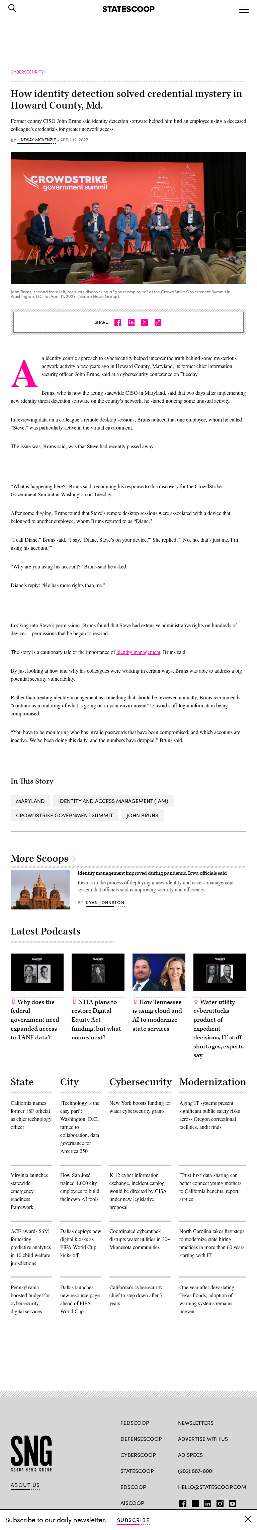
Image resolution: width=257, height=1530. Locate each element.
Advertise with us (203, 1438)
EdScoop (133, 1486)
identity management (138, 651)
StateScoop (137, 1470)
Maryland (30, 800)
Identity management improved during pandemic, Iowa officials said (152, 873)
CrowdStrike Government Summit (64, 815)
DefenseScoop (141, 1438)
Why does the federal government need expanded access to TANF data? (35, 1020)
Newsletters (195, 1422)
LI (205, 1502)
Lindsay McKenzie (36, 140)
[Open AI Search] (21, 8)
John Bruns (142, 815)
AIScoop (132, 1502)
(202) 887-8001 (196, 1470)
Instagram (220, 1502)
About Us (25, 1485)
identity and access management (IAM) (113, 800)
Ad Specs (190, 1454)
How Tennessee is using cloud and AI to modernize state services (157, 1015)
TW (194, 1502)
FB (181, 1502)
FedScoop (134, 1422)
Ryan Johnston (105, 902)
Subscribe (133, 1519)
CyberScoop (138, 1454)
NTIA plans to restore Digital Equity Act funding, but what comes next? (96, 1020)
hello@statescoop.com (212, 1486)
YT (231, 1502)
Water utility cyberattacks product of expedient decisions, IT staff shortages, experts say (218, 1029)
